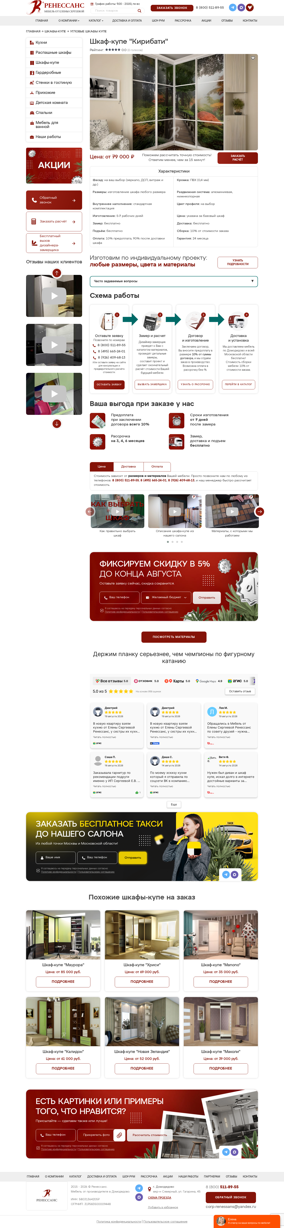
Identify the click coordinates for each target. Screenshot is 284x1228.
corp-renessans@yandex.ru (231, 1207)
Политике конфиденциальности (122, 612)
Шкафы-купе (55, 31)
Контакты (250, 20)
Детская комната (52, 103)
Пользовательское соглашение (165, 1221)
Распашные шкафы (53, 53)
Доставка (128, 466)
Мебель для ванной (47, 125)
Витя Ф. (224, 757)
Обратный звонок (231, 1197)
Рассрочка (183, 20)
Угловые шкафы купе (88, 31)
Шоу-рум (158, 20)
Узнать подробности (237, 262)
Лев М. (223, 707)
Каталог (95, 20)
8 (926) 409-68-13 (209, 12)
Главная (42, 20)
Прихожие (45, 93)
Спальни (44, 113)
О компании (68, 20)
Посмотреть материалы (174, 637)
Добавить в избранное (163, 1207)
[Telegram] (233, 8)
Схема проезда (159, 1198)
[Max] (241, 8)
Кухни (41, 43)
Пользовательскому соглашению (160, 612)
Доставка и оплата (127, 20)
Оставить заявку (109, 385)
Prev (57, 273)
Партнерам (212, 1176)
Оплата (157, 466)
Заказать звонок (172, 8)
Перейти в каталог (238, 384)
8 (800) (222, 1187)
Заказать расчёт (238, 158)
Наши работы (48, 137)
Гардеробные (48, 73)
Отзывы (227, 20)
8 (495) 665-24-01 (209, 2)
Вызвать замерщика (152, 384)
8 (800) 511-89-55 (210, 7)
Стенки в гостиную (54, 83)
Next (57, 424)
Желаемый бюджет (167, 597)
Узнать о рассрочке (195, 384)
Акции (206, 20)
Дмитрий (168, 707)
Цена (102, 466)
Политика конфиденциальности (119, 1221)
